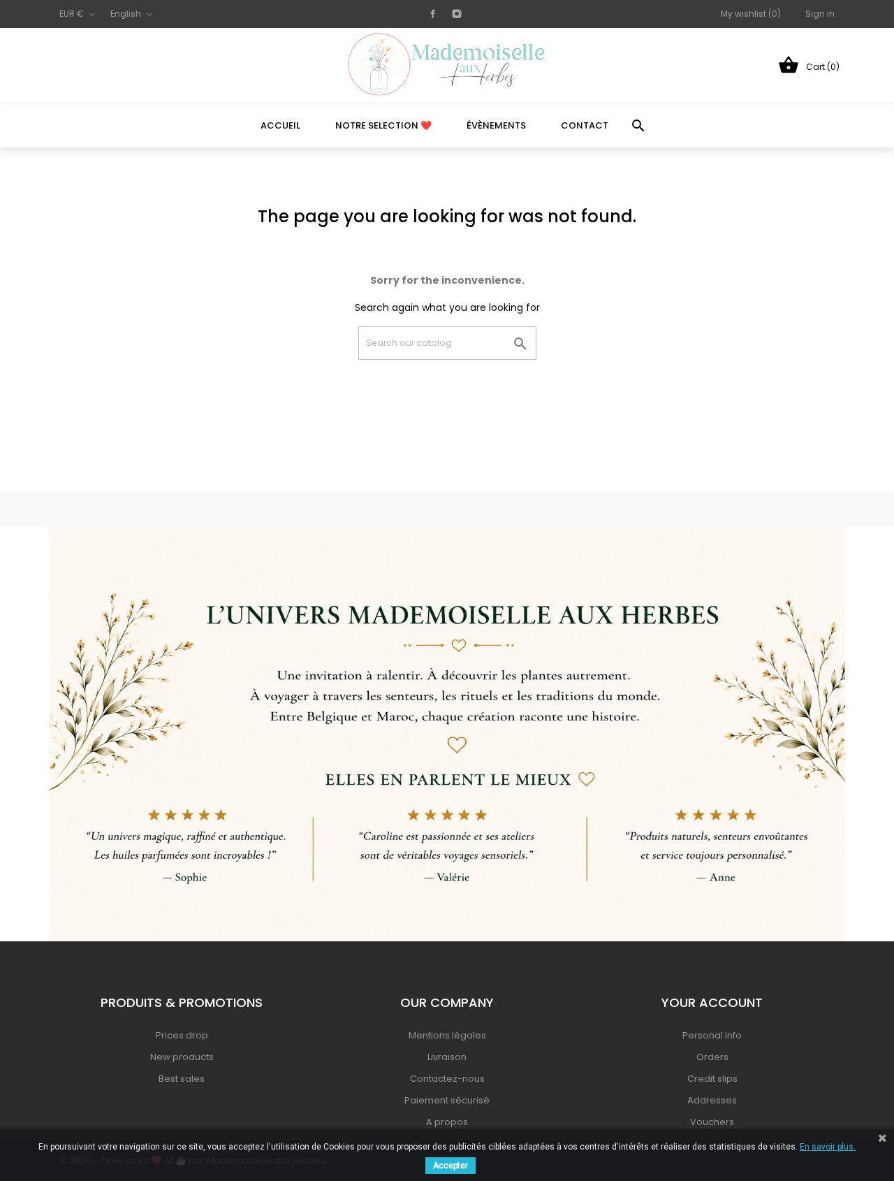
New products (182, 1057)
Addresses (712, 1100)
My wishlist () (751, 14)
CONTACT (584, 125)
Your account (712, 1002)
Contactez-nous (447, 1078)
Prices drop (182, 1035)
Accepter (450, 1166)
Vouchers (712, 1122)
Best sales (182, 1078)
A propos (447, 1122)
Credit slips (712, 1078)
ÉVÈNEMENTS (496, 125)
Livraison (447, 1057)
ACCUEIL (280, 125)
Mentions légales (447, 1035)
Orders (712, 1057)
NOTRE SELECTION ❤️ (383, 125)
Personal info (712, 1035)
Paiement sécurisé (447, 1100)
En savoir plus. (828, 1147)
